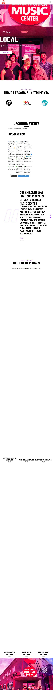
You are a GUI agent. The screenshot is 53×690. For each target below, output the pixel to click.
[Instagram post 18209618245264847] (28, 161)
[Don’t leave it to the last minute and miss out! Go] (28, 170)
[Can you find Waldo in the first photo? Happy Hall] (12, 145)
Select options (6, 461)
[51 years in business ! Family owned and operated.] (20, 153)
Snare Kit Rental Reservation (26, 653)
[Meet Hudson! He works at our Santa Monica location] (12, 161)
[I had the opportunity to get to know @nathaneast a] (20, 170)
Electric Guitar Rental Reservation (9, 459)
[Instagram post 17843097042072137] (12, 170)
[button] (50, 215)
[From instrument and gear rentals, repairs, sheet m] (12, 153)
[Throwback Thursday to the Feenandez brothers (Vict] (20, 145)
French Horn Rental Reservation (9, 653)
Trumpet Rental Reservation (43, 460)
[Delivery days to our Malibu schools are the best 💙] (28, 153)
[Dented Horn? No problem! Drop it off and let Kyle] (28, 145)
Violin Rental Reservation (26, 460)
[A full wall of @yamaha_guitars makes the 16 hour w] (20, 161)
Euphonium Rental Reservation (43, 653)
